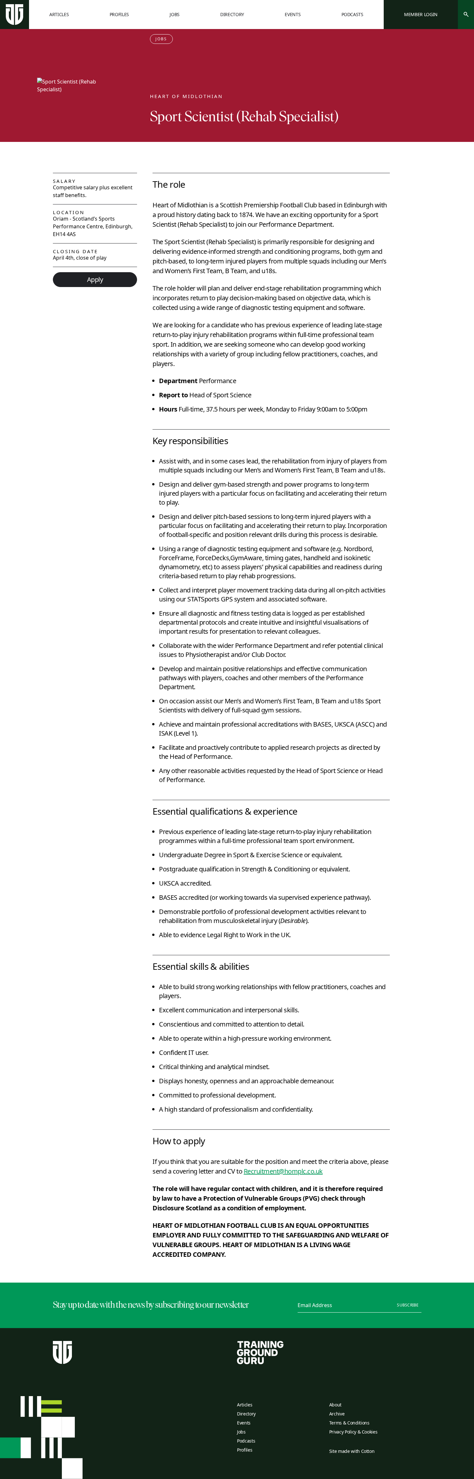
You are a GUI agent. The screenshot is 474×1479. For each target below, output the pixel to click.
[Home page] (14, 14)
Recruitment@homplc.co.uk (283, 1171)
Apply (95, 279)
